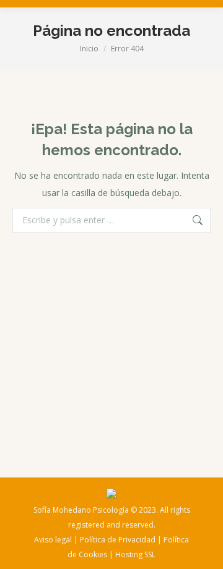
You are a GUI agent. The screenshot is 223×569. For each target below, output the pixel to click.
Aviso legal (53, 539)
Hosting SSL (135, 554)
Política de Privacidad (117, 539)
